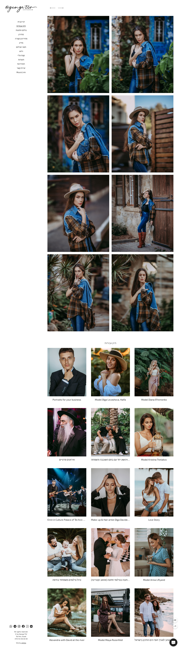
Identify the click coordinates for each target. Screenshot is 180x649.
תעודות (21, 59)
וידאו (21, 51)
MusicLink (21, 72)
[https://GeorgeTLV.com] (27, 626)
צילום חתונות (21, 30)
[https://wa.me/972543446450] (11, 626)
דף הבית (21, 22)
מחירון (21, 34)
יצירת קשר (21, 68)
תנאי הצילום (21, 47)
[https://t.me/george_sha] (15, 626)
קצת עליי (21, 55)
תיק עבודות (21, 26)
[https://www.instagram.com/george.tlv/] (19, 626)
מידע (21, 43)
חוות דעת (21, 64)
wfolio (23, 643)
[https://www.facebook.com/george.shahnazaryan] (23, 626)
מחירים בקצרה (21, 38)
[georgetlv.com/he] (21, 8)
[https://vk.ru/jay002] (31, 626)
